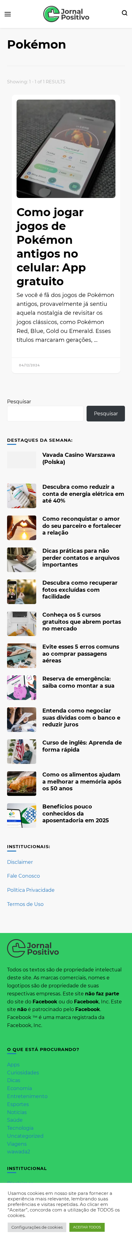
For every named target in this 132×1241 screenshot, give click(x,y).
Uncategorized (25, 1136)
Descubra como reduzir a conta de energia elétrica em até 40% (83, 494)
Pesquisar (19, 402)
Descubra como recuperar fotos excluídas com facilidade (80, 589)
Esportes (18, 1104)
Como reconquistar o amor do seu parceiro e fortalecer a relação (81, 526)
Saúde (15, 1120)
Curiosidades (23, 1073)
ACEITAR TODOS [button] (87, 1227)
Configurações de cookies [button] (37, 1227)
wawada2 (18, 1152)
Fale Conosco (23, 876)
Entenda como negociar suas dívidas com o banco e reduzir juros (81, 717)
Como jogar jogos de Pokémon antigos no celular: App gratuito (51, 246)
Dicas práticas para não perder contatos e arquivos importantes (80, 557)
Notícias (17, 1112)
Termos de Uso (25, 904)
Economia (19, 1088)
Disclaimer (20, 862)
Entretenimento (27, 1096)
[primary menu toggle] (8, 14)
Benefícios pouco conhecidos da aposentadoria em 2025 (75, 813)
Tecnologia (20, 1128)
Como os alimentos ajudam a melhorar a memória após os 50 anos (81, 781)
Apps (13, 1065)
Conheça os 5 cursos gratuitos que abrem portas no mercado (81, 621)
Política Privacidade (31, 890)
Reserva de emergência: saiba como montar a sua (78, 682)
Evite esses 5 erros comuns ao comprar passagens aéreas (80, 653)
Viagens (17, 1144)
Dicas (13, 1080)
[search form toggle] (124, 14)
